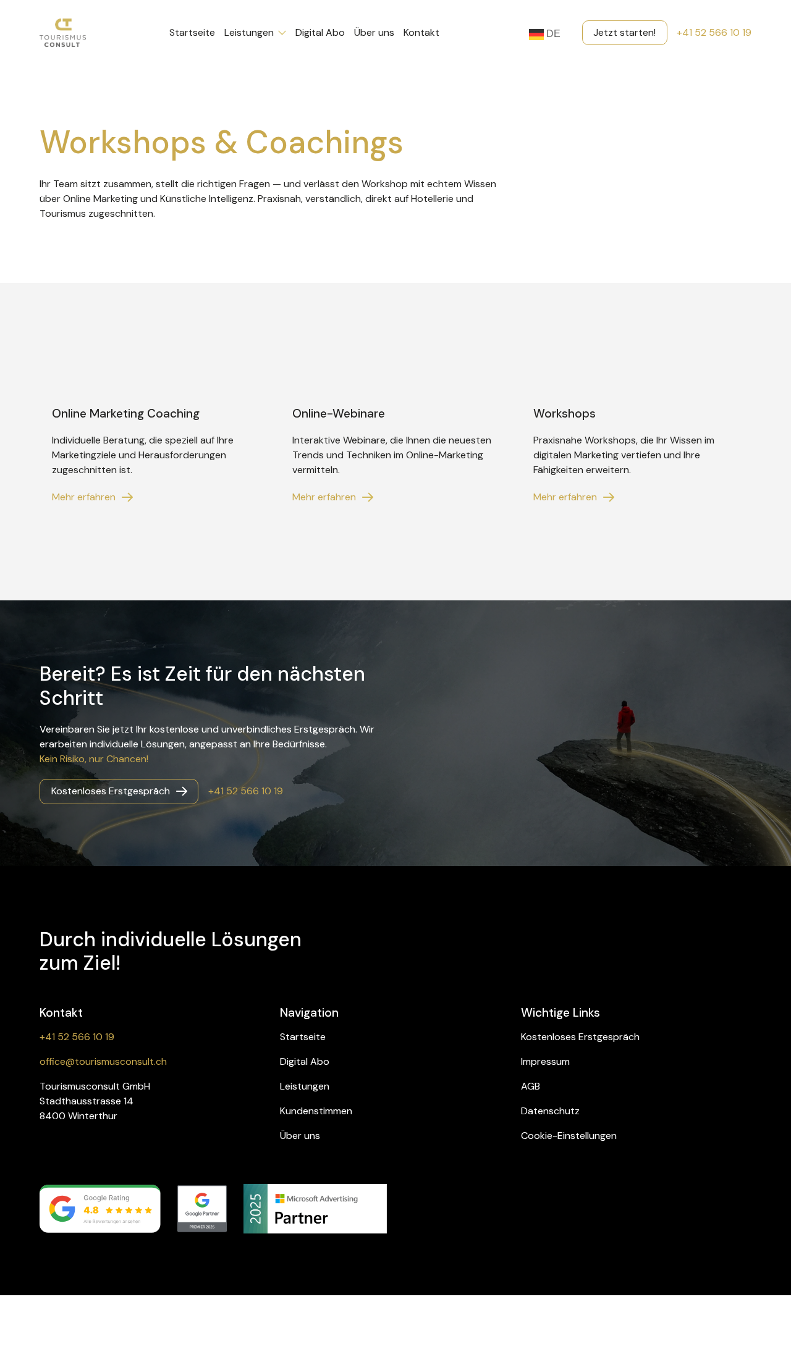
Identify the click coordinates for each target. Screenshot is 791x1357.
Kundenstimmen (316, 1110)
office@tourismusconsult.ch (103, 1061)
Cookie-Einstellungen (569, 1135)
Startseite (192, 32)
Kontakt (421, 32)
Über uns (374, 32)
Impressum (545, 1061)
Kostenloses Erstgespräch (580, 1036)
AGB (530, 1086)
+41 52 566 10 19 (714, 32)
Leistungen (249, 32)
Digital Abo (320, 32)
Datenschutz (550, 1110)
